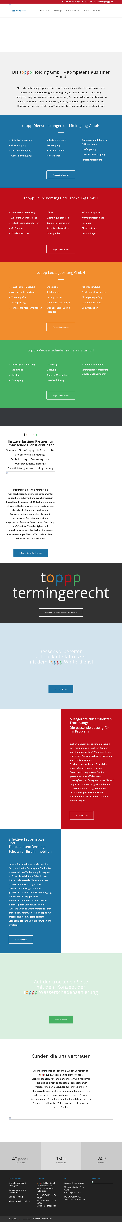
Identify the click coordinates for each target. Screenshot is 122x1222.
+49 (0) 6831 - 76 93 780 (82, 2)
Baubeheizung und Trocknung (17, 1191)
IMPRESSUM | (37, 1219)
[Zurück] (2, 32)
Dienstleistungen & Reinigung (17, 1184)
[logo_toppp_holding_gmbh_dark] (17, 11)
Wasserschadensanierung (20, 1201)
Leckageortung (16, 1196)
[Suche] (104, 11)
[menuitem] (44, 11)
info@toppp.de (106, 2)
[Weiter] (120, 32)
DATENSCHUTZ (46, 1219)
